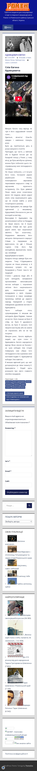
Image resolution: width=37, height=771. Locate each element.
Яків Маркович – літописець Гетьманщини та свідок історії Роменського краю (18, 555)
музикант (9, 384)
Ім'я (7, 461)
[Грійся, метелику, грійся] (12, 584)
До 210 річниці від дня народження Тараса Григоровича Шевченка (18, 660)
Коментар (10, 428)
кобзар (28, 382)
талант (8, 387)
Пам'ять (16, 384)
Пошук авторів (13, 516)
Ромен (23, 384)
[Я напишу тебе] (12, 576)
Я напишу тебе (23, 576)
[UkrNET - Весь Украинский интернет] (18, 735)
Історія (28, 58)
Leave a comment (11, 63)
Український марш (18, 387)
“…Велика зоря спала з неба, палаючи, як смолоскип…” (18, 637)
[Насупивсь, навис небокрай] (12, 565)
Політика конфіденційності (16, 754)
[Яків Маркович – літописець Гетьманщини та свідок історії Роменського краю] (12, 552)
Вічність (8, 382)
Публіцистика (20, 60)
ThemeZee (29, 766)
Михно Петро (10, 60)
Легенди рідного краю (15, 393)
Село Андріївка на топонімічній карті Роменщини (17, 398)
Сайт (7, 481)
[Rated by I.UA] (9, 728)
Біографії (22, 58)
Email (8, 471)
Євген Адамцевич (19, 382)
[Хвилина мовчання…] (12, 541)
